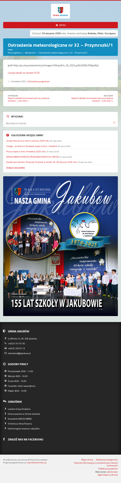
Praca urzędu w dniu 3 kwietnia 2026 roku (26, 151)
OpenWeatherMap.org (36, 462)
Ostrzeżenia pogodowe (38, 81)
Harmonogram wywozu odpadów (24, 428)
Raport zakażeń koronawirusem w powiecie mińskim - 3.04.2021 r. (92, 99)
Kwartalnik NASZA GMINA (20, 418)
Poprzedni (13, 95)
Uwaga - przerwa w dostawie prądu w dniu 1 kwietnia (31, 146)
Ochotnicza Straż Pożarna (20, 423)
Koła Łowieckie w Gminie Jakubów (24, 413)
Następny (108, 95)
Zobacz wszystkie (15, 167)
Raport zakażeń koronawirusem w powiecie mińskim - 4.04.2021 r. (28, 99)
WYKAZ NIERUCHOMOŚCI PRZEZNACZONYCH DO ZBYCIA (32, 156)
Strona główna (15, 52)
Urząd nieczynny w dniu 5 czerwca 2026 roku (27, 140)
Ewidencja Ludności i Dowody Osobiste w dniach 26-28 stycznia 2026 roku (41, 162)
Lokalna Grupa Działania (19, 409)
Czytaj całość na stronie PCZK (24, 73)
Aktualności (30, 52)
